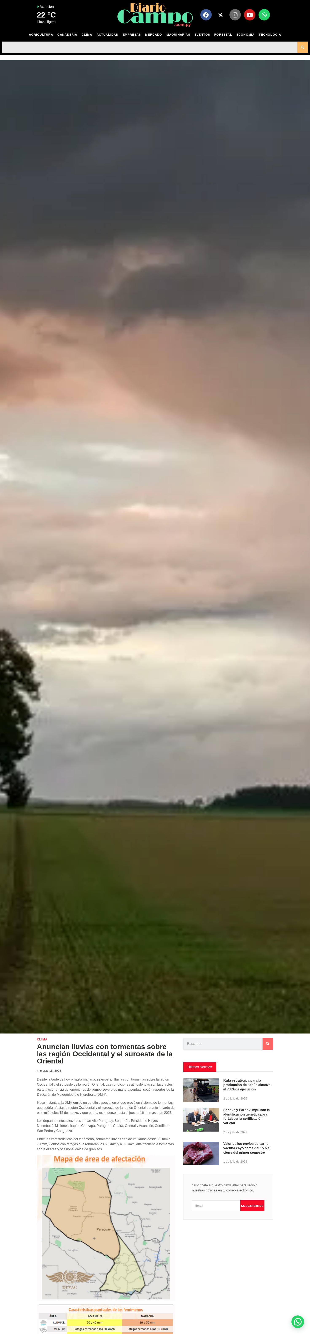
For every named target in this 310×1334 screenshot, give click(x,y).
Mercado (153, 34)
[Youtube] (249, 14)
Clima (87, 34)
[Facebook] (206, 14)
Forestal (223, 34)
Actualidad (108, 34)
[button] (297, 1321)
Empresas (132, 34)
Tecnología (270, 34)
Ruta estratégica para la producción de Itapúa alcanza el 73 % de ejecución (247, 1085)
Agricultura (41, 34)
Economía (245, 34)
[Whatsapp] (264, 14)
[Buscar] (302, 47)
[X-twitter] (220, 14)
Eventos (202, 34)
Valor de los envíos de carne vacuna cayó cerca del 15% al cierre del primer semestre (246, 1148)
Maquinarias (178, 34)
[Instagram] (235, 14)
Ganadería (67, 34)
